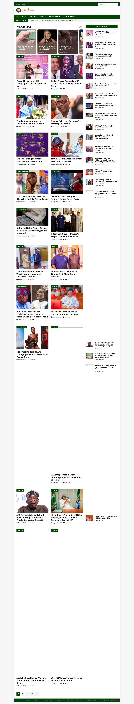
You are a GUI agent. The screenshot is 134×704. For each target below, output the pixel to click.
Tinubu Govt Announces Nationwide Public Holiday (30, 122)
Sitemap (28, 700)
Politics (33, 17)
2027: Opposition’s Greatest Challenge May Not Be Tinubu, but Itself (66, 477)
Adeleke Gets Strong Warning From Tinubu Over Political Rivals (31, 680)
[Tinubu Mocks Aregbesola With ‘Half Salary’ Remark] (67, 145)
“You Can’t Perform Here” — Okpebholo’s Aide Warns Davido (32, 197)
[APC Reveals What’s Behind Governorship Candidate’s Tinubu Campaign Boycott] (32, 501)
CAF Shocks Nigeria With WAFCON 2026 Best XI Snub (29, 160)
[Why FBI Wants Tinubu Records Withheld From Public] (67, 602)
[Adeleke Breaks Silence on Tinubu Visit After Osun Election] (67, 257)
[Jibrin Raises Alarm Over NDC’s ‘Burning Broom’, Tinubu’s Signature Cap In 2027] (67, 501)
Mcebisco (32, 89)
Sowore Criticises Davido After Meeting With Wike (66, 122)
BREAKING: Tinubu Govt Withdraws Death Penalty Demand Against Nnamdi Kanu (32, 314)
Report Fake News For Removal (109, 700)
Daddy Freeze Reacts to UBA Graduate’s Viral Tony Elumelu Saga (66, 83)
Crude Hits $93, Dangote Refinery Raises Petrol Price (65, 197)
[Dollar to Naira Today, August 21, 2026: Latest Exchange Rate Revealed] (32, 217)
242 (32, 694)
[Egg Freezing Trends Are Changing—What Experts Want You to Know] (32, 338)
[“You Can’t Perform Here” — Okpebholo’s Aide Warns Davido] (32, 182)
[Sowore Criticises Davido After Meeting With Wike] (67, 107)
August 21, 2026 (22, 89)
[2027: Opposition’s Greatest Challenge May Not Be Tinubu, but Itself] (67, 399)
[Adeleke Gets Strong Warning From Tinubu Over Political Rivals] (32, 602)
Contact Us (59, 700)
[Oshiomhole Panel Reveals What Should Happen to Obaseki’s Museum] (32, 257)
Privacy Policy (48, 700)
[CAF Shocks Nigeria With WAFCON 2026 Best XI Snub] (32, 145)
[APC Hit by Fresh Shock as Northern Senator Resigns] (67, 297)
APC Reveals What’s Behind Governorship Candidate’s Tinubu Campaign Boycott (30, 517)
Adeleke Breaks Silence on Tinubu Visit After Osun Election (64, 274)
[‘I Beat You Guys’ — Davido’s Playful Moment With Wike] (67, 220)
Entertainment (55, 17)
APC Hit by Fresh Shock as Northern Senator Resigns (64, 313)
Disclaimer (70, 700)
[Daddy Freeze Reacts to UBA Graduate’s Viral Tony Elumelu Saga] (67, 67)
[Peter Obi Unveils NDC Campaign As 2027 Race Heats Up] (32, 67)
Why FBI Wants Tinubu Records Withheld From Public (66, 679)
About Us (37, 700)
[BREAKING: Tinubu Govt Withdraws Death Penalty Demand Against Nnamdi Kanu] (32, 297)
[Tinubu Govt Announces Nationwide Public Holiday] (32, 107)
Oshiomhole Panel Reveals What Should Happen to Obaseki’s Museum (29, 274)
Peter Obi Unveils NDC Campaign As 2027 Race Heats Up (31, 83)
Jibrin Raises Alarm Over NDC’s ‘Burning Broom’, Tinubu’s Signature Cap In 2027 (66, 517)
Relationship (70, 17)
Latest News (21, 17)
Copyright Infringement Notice (86, 700)
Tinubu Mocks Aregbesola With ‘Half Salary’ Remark (66, 160)
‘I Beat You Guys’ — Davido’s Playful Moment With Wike (65, 235)
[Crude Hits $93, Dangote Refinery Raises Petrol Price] (67, 182)
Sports (42, 17)
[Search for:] (108, 4)
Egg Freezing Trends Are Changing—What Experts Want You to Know (32, 354)
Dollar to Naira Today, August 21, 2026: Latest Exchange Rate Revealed (31, 231)
